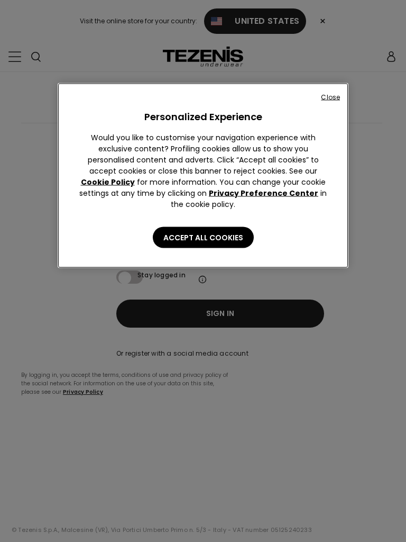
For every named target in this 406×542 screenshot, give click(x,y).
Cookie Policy (108, 182)
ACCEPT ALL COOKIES (203, 237)
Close (330, 97)
